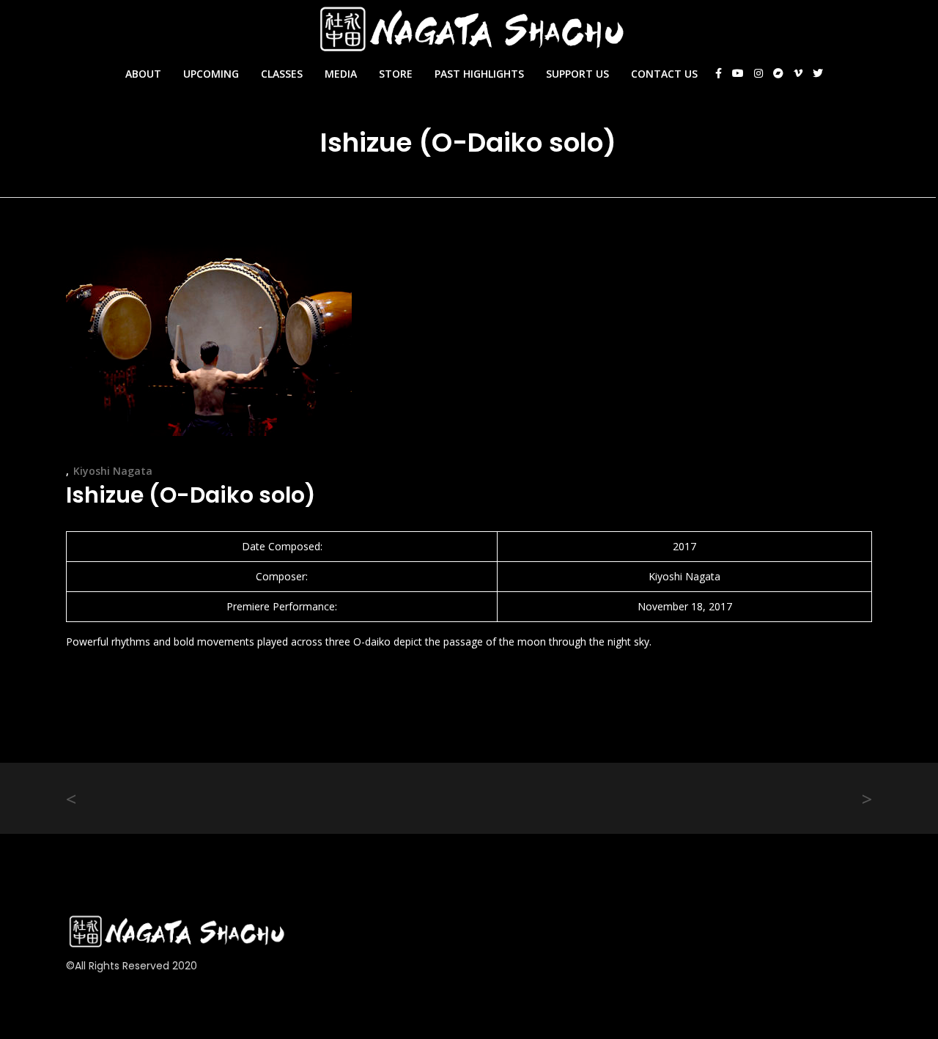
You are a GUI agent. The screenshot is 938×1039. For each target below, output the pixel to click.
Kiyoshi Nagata (112, 471)
